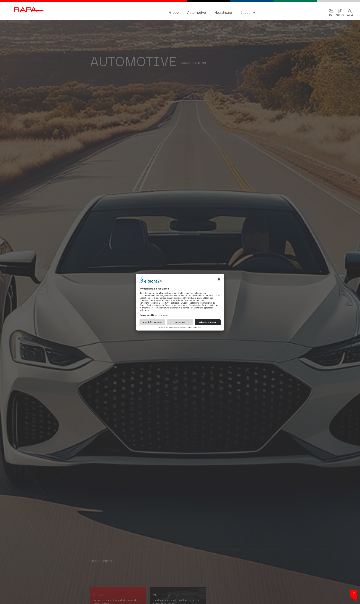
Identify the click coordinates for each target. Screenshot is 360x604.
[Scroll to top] (353, 595)
